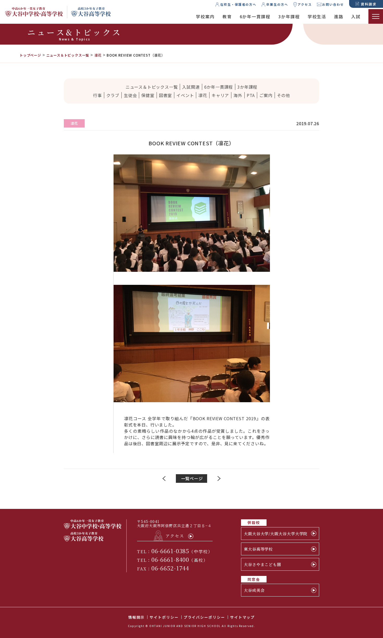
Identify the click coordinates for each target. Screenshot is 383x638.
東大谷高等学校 (258, 549)
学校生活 (317, 16)
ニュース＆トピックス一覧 (152, 87)
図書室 (165, 95)
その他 (283, 95)
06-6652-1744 (170, 568)
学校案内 (205, 16)
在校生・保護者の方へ (238, 4)
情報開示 (136, 617)
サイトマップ (242, 617)
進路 (338, 16)
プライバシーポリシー (204, 617)
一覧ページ (192, 478)
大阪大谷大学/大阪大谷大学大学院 (275, 533)
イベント (185, 95)
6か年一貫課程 (255, 16)
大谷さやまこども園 (262, 564)
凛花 (202, 95)
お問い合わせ (333, 4)
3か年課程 (289, 16)
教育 (227, 16)
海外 (237, 95)
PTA (251, 95)
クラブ (112, 95)
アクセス (305, 4)
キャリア (220, 95)
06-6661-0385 (170, 551)
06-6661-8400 (170, 559)
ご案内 (265, 95)
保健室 (147, 95)
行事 (97, 95)
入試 (356, 16)
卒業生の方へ (277, 4)
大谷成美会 (254, 590)
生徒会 (130, 95)
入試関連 (191, 87)
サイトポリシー (164, 617)
